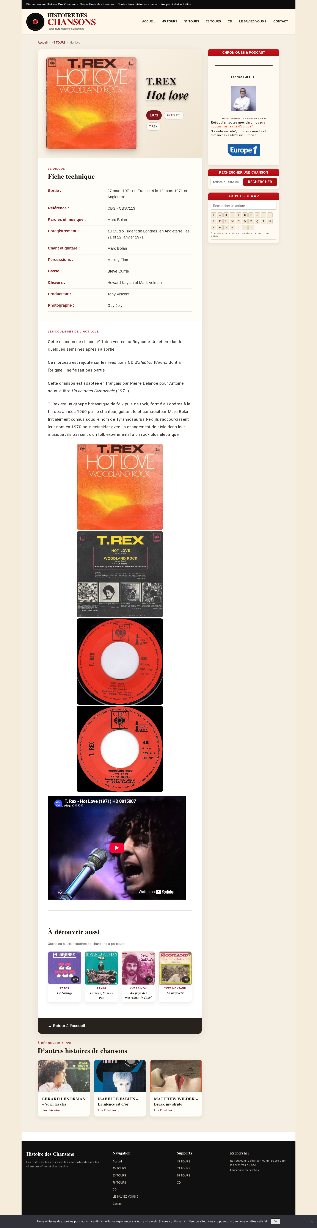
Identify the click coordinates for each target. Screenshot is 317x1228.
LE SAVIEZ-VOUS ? (253, 21)
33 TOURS (191, 21)
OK (275, 1221)
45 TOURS (169, 21)
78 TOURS (213, 21)
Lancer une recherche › (244, 1170)
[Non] (311, 1221)
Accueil (148, 21)
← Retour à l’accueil (66, 1026)
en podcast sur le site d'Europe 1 (239, 124)
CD (230, 21)
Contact (280, 21)
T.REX (153, 126)
